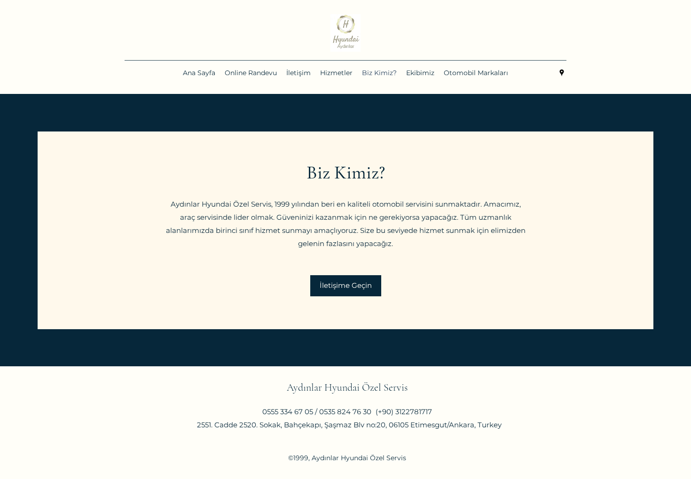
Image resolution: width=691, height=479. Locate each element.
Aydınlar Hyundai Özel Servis (347, 387)
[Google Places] (561, 72)
